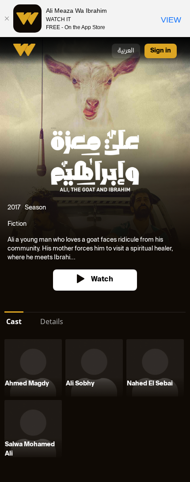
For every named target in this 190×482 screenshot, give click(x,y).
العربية (126, 51)
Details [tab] (51, 321)
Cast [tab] (14, 321)
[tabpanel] (95, 400)
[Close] (6, 18)
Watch (102, 280)
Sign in (160, 51)
